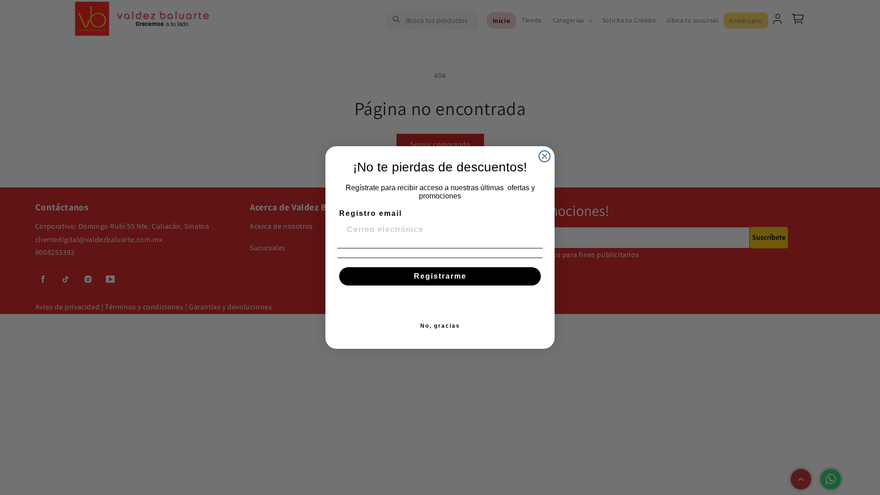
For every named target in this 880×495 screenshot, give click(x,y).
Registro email (370, 213)
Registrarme (440, 276)
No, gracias (440, 326)
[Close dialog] (544, 156)
